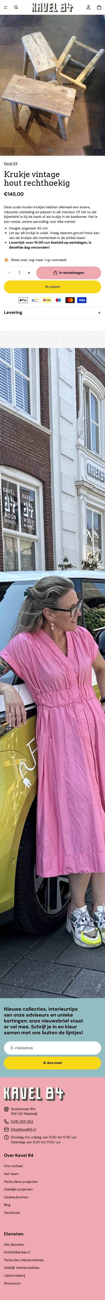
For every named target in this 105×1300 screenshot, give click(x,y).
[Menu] (5, 7)
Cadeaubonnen (16, 1197)
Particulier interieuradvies (24, 1260)
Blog (7, 1204)
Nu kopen (52, 286)
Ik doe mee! (52, 1063)
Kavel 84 (11, 163)
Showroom (12, 1283)
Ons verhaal (13, 1166)
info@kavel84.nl (23, 1129)
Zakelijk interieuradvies (21, 1267)
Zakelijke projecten (18, 1189)
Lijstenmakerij (14, 1275)
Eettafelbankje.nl (17, 1252)
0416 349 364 (22, 1121)
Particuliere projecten (21, 1181)
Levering (13, 312)
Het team (11, 1174)
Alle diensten (14, 1244)
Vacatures (12, 1212)
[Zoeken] (16, 7)
